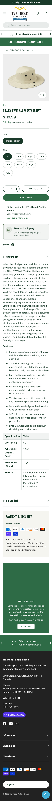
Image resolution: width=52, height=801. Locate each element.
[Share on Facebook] (13, 245)
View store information (17, 218)
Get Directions (26, 626)
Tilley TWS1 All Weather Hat (21, 50)
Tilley (5, 105)
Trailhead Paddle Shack (19, 794)
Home (5, 50)
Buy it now (26, 197)
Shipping (7, 122)
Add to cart (35, 188)
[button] (46, 14)
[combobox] (26, 25)
